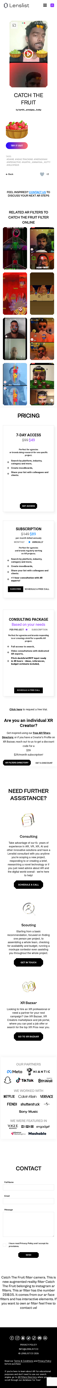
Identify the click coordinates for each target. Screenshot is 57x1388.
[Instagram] (17, 1338)
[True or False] (42, 248)
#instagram (40, 159)
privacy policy (28, 1344)
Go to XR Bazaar (28, 1036)
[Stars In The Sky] (15, 384)
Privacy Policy (44, 1361)
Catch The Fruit (28, 99)
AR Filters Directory (27, 1377)
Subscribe (15, 589)
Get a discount (44, 763)
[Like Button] (42, 174)
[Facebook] (12, 1338)
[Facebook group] (45, 1338)
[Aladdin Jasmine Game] (42, 293)
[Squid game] (15, 248)
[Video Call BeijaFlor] (15, 339)
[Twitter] (28, 1338)
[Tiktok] (34, 1338)
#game (10, 159)
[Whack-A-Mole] (42, 384)
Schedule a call (28, 884)
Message (8, 1210)
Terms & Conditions (23, 1361)
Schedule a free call (37, 589)
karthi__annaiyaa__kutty (30, 110)
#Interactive (14, 162)
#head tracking (24, 159)
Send (28, 1255)
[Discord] (40, 1338)
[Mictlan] (15, 293)
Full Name (9, 1182)
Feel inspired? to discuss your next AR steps (28, 194)
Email (7, 1196)
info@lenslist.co (28, 1349)
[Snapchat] (23, 1338)
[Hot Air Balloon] (42, 339)
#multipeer (13, 165)
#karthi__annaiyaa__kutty (36, 162)
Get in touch (28, 962)
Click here (16, 709)
